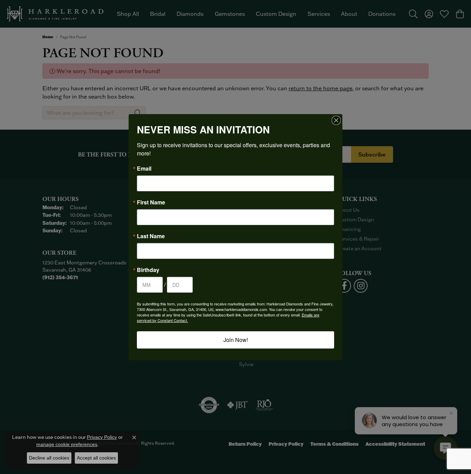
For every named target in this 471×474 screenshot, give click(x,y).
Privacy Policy (102, 437)
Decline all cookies (49, 458)
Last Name (151, 236)
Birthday (148, 270)
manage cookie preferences (66, 444)
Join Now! (235, 340)
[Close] (336, 120)
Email (144, 168)
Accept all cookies (96, 458)
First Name (151, 202)
